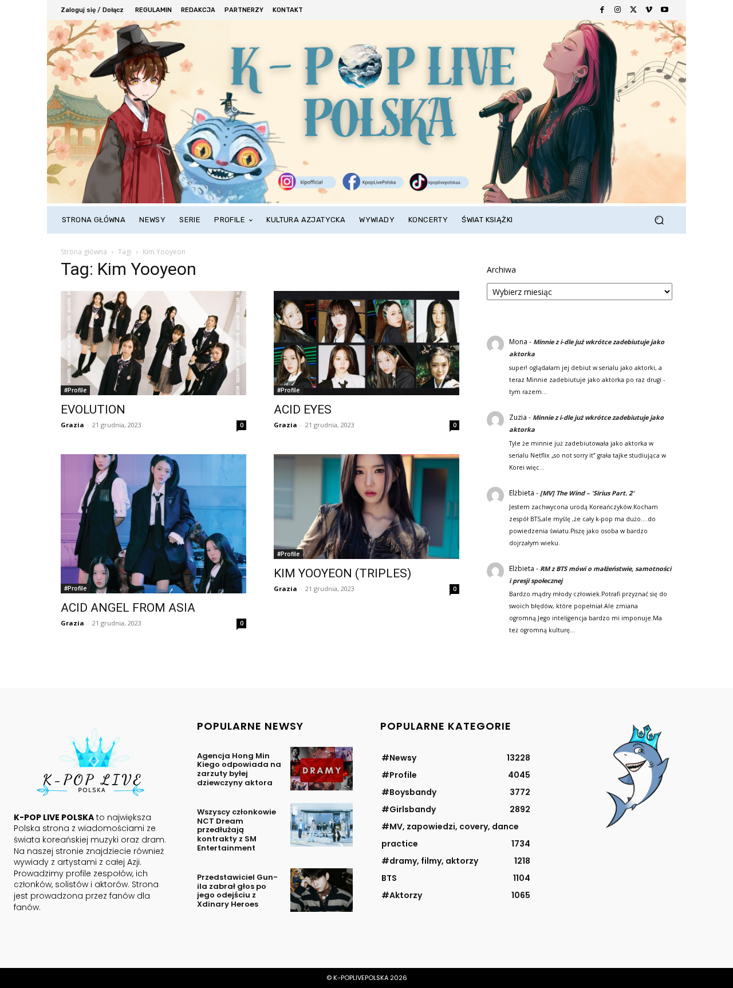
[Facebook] (602, 10)
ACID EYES (303, 409)
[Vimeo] (648, 10)
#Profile (75, 390)
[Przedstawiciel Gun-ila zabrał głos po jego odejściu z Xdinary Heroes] (321, 890)
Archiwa (501, 269)
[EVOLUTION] (153, 343)
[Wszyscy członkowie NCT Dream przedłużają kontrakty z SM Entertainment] (321, 825)
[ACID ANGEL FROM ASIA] (153, 523)
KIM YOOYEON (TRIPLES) (342, 573)
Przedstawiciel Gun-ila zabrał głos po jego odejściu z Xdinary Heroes (237, 891)
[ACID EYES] (366, 343)
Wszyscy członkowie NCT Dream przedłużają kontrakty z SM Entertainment (236, 829)
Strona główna (84, 252)
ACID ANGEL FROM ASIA (128, 608)
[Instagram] (617, 10)
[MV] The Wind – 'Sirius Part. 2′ (587, 493)
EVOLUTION (93, 409)
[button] (658, 220)
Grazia (72, 424)
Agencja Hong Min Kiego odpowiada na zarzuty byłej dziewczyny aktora (239, 769)
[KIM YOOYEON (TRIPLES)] (366, 506)
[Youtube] (664, 10)
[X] (633, 10)
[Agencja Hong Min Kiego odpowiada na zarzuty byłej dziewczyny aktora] (321, 768)
